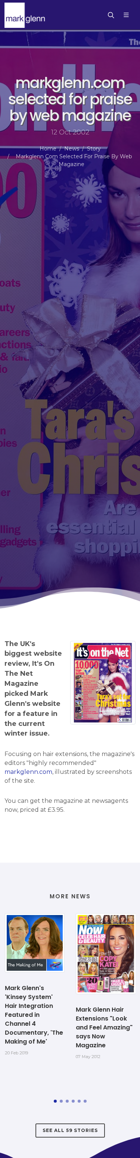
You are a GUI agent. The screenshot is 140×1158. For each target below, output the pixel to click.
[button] (55, 1101)
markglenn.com (28, 771)
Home (48, 148)
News (71, 148)
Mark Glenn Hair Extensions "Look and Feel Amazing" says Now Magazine (104, 1027)
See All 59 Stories (70, 1130)
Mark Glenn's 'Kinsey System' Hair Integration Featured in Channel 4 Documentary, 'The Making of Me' (34, 1015)
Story (94, 148)
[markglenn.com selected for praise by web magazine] (103, 683)
